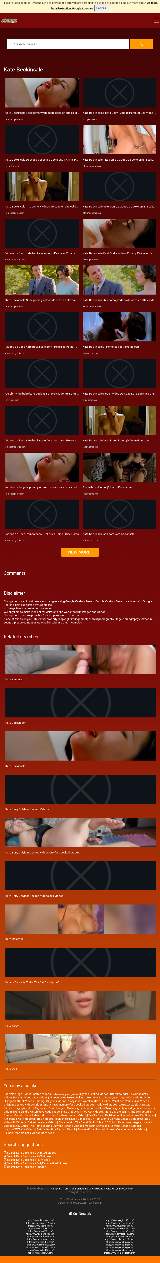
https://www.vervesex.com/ (40, 1239)
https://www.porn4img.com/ (119, 1250)
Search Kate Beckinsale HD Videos (28, 1160)
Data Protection (95, 1188)
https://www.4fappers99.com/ (40, 1223)
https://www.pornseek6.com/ (119, 1231)
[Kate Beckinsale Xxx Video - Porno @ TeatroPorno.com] (119, 434)
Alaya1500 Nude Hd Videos (136, 1097)
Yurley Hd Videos (106, 1104)
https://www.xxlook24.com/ (41, 1253)
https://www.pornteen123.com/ (119, 1234)
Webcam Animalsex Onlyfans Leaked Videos (112, 1126)
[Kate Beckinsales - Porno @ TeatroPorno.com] (119, 340)
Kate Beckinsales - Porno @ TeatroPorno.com (111, 347)
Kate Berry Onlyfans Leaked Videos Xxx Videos (34, 896)
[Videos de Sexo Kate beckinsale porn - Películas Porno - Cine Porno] (42, 247)
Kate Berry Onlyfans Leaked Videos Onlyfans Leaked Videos (42, 852)
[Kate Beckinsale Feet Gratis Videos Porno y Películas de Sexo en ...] (119, 247)
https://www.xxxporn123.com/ (40, 1247)
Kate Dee (11, 1069)
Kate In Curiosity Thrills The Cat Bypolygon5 (32, 982)
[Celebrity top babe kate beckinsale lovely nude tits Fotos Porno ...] (42, 387)
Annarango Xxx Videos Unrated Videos (28, 1119)
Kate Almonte (13, 679)
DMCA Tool (126, 1188)
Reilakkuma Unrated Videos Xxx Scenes (130, 1115)
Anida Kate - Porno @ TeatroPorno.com (107, 487)
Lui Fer (106, 1101)
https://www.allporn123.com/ (119, 1236)
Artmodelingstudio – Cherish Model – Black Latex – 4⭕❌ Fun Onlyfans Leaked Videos (79, 1113)
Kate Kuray (12, 1025)
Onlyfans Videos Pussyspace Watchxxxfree (73, 1101)
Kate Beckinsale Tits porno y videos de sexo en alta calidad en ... (45, 206)
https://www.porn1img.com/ (119, 1242)
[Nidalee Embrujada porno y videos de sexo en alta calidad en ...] (42, 481)
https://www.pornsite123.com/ (40, 1234)
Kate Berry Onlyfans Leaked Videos (27, 809)
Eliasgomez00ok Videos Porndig (24, 1101)
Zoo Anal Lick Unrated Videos (96, 1129)
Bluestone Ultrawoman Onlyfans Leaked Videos (65, 1104)
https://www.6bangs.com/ (40, 1225)
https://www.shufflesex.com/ (40, 1236)
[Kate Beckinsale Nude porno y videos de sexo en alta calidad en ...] (42, 293)
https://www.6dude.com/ (40, 1228)
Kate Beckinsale (15, 766)
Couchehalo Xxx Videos (131, 1129)
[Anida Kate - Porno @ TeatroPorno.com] (119, 481)
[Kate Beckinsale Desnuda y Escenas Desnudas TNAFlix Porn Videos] (42, 153)
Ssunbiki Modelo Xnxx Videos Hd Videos (29, 1133)
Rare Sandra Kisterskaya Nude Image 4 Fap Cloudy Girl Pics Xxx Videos (58, 1111)
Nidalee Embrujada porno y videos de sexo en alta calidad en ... (44, 487)
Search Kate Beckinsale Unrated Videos (31, 1152)
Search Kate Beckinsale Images (26, 1167)
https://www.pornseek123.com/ (119, 1228)
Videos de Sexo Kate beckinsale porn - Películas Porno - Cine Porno (47, 253)
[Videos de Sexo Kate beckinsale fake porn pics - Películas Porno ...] (42, 434)
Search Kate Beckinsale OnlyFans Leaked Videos (36, 1163)
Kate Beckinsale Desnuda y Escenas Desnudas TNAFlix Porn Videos (47, 159)
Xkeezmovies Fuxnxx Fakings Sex (70, 1097)
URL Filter (112, 1188)
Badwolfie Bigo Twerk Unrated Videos (27, 1094)
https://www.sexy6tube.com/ (120, 1223)
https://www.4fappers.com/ (41, 1220)
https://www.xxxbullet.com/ (40, 1242)
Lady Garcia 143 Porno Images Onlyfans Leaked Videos (48, 1126)
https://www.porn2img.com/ (119, 1244)
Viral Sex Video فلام (105, 1097)
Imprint (57, 1188)
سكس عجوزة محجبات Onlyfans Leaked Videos (80, 1094)
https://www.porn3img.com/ (119, 1247)
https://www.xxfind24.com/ (41, 1250)
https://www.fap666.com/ (40, 1231)
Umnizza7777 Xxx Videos (19, 1129)
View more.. (80, 552)
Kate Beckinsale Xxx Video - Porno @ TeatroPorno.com (117, 440)
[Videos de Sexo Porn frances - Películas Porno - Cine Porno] (42, 528)
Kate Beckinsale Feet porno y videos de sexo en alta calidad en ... (45, 113)
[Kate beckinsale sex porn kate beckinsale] (119, 528)
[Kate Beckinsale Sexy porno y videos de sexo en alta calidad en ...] (119, 200)
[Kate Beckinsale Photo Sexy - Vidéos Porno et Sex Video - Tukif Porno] (119, 106)
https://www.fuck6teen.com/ (119, 1225)
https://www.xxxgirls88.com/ (120, 1220)
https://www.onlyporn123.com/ (119, 1239)
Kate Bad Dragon (15, 723)
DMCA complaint (73, 622)
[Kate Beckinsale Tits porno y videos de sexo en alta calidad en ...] (42, 200)
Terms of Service (73, 1188)
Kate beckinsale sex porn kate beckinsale (109, 534)
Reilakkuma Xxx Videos (42, 1122)
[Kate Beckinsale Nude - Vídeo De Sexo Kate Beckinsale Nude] (119, 387)
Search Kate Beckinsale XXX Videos (28, 1156)
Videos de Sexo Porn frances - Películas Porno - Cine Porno (42, 534)
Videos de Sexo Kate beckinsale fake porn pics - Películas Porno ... (46, 440)
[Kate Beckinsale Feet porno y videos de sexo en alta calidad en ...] (42, 106)
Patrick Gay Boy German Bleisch (56, 1129)
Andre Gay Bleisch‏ (115, 1111)
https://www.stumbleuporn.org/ (119, 1253)
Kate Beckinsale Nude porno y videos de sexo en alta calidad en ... (46, 300)
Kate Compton (14, 939)
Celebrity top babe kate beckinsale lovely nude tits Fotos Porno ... (46, 393)
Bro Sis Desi (96, 1115)
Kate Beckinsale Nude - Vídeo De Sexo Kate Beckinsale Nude (121, 393)
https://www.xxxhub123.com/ (40, 1244)
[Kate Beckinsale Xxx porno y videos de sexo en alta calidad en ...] (119, 293)
